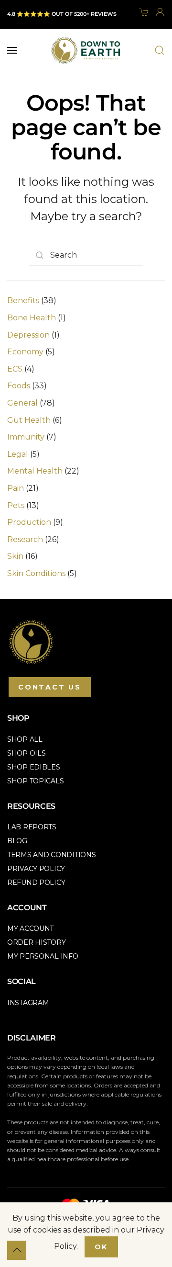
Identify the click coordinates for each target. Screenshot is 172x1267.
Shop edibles (33, 767)
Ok (101, 1247)
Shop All (25, 739)
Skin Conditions (36, 573)
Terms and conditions (51, 854)
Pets (15, 505)
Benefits (23, 300)
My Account (30, 928)
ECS (14, 368)
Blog (17, 841)
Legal (17, 454)
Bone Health (31, 317)
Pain (15, 488)
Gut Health (29, 420)
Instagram (28, 1002)
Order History (36, 942)
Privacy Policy (36, 868)
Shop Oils (26, 753)
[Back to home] (85, 50)
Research (25, 539)
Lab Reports (31, 827)
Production (29, 522)
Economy (25, 351)
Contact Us (49, 687)
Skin (15, 556)
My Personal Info (42, 956)
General (22, 402)
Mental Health (35, 470)
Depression (28, 334)
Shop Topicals (35, 781)
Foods (18, 385)
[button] (12, 50)
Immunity (25, 436)
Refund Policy (36, 882)
